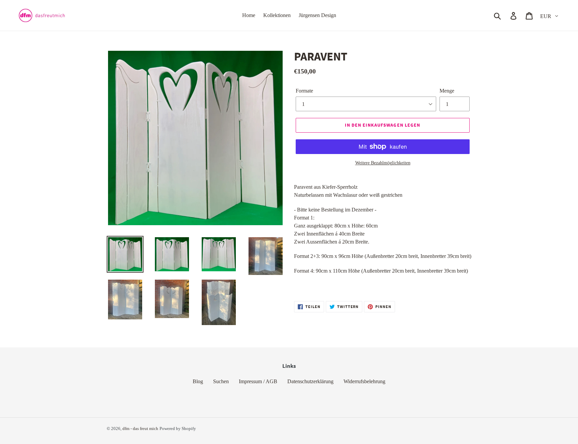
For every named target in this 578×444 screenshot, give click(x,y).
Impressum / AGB (258, 381)
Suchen (221, 381)
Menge (447, 91)
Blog (198, 381)
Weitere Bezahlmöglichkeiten (382, 162)
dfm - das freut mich (140, 428)
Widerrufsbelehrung (364, 381)
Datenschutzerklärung (310, 381)
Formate (304, 91)
